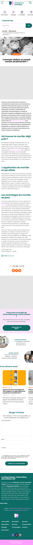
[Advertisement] (16, 82)
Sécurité (14, 524)
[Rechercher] (29, 25)
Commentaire (6, 420)
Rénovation (4, 15)
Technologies (16, 527)
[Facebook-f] (13, 535)
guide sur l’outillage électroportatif (18, 510)
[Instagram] (16, 535)
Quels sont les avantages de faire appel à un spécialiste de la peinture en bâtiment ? (14, 391)
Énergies (13, 15)
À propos (25, 521)
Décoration (5, 530)
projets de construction (18, 120)
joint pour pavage (14, 150)
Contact (24, 527)
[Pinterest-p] (20, 535)
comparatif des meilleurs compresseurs (20, 508)
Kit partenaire (26, 524)
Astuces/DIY (5, 521)
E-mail (3, 447)
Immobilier (22, 15)
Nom (3, 439)
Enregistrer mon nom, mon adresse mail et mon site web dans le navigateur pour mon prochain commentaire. (15, 457)
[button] (13, 270)
